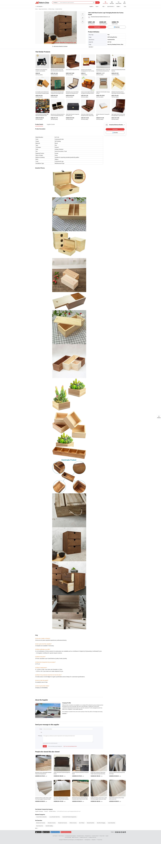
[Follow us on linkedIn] (125, 832)
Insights (107, 835)
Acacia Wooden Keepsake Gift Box (72, 69)
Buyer (97, 6)
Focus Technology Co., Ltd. (71, 839)
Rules (125, 6)
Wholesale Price (88, 835)
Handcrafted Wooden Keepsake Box (69, 816)
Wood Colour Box (39, 825)
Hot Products (55, 835)
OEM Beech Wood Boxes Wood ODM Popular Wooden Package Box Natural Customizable (118, 92)
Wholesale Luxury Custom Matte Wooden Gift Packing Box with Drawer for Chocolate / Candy (72, 92)
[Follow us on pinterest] (123, 832)
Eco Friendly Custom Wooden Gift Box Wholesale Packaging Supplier (42, 92)
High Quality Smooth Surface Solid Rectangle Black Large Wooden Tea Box (118, 115)
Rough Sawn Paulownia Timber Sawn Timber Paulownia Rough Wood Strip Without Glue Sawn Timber (98, 774)
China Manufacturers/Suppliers (70, 835)
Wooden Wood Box (90, 822)
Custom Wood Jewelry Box (41, 816)
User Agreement (87, 839)
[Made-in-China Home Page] (42, 2)
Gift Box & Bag (51, 9)
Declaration (94, 839)
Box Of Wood (81, 822)
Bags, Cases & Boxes (43, 9)
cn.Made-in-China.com (92, 837)
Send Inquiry (97, 27)
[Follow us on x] (117, 832)
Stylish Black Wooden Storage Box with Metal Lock (72, 115)
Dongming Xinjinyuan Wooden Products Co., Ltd (100, 16)
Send (45, 746)
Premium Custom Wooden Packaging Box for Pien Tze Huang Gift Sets (88, 70)
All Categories (39, 6)
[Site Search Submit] (97, 2)
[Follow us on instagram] (119, 832)
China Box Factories (52, 822)
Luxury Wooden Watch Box (54, 816)
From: (41, 729)
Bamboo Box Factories (40, 822)
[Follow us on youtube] (121, 832)
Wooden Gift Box (58, 9)
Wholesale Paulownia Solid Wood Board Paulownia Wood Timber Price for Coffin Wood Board (80, 799)
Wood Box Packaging (101, 822)
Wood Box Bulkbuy (49, 825)
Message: (40, 735)
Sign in (124, 3)
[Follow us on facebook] (116, 832)
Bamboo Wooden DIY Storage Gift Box (102, 115)
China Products (61, 835)
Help (103, 6)
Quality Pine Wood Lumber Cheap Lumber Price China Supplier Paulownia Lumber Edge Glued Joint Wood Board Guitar (43, 799)
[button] (93, 2)
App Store (38, 832)
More (36, 828)
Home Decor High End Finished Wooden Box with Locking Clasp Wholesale (87, 115)
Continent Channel (95, 835)
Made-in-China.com (75, 837)
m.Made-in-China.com (83, 837)
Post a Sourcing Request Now (70, 746)
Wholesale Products (80, 835)
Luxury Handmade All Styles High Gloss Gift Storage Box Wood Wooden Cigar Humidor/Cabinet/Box (42, 115)
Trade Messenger (55, 832)
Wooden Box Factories (62, 822)
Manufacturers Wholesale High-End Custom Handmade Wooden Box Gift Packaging (58, 115)
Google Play (46, 832)
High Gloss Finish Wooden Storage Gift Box (103, 92)
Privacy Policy (99, 839)
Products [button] (55, 2)
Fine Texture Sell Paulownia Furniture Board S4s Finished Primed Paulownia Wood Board (61, 799)
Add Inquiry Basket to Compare (60, 46)
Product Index (102, 835)
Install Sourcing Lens (67, 832)
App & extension (110, 6)
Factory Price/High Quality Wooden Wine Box (118, 70)
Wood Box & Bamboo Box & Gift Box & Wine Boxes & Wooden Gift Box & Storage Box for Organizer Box (57, 70)
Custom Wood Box (111, 822)
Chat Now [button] (117, 27)
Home (36, 9)
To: (41, 732)
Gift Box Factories (73, 822)
